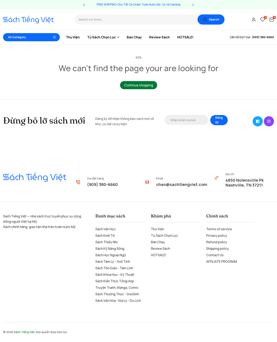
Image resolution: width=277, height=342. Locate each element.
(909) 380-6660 (102, 184)
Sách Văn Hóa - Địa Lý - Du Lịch (118, 300)
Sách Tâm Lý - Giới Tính (112, 261)
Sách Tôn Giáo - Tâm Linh (114, 268)
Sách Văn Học (105, 229)
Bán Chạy (158, 242)
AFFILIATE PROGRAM (221, 261)
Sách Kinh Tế (105, 235)
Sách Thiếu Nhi (106, 242)
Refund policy (216, 242)
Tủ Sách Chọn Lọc (164, 235)
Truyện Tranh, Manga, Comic (116, 287)
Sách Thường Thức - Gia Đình (117, 294)
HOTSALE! (158, 255)
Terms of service (219, 229)
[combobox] (136, 19)
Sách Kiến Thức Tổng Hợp (114, 281)
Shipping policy (217, 248)
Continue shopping (138, 85)
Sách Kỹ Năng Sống (109, 248)
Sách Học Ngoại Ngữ (110, 255)
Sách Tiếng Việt (24, 332)
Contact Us (215, 255)
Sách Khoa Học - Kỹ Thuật (114, 274)
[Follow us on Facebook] (258, 121)
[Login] (253, 19)
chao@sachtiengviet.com (181, 184)
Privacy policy (216, 235)
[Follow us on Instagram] (269, 121)
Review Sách (160, 248)
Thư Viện (157, 229)
